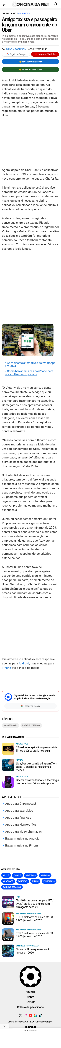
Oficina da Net (9, 13)
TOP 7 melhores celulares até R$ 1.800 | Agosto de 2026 (34, 935)
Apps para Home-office (20, 824)
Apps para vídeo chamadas (23, 831)
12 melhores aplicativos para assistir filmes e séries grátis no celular (36, 749)
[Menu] (5, 4)
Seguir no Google (17, 54)
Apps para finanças (18, 817)
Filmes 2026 (49, 881)
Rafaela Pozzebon (31, 725)
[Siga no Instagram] (26, 1015)
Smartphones (10, 725)
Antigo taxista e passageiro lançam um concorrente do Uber (29, 25)
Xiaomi (35, 881)
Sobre (30, 997)
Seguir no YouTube (47, 54)
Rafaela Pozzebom (16, 49)
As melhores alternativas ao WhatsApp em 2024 (30, 364)
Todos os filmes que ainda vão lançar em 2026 (33, 951)
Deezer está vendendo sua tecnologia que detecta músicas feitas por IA (37, 781)
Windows (22, 881)
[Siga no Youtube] (31, 1015)
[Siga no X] (21, 1015)
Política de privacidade (30, 1007)
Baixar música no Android (22, 838)
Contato (30, 1002)
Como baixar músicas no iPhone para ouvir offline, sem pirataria (29, 373)
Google (17, 875)
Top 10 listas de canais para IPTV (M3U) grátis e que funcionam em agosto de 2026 (34, 904)
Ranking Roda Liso (12, 887)
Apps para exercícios (19, 810)
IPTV (18, 897)
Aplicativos (24, 13)
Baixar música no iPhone (21, 845)
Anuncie (31, 991)
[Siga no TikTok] (41, 1015)
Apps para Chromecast (20, 803)
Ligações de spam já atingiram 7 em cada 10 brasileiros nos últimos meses (36, 767)
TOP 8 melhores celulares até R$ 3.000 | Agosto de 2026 (34, 918)
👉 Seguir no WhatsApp (30, 69)
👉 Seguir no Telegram (30, 61)
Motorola (31, 875)
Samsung (45, 875)
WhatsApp (8, 881)
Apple (6, 875)
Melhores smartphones (28, 913)
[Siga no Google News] (36, 1015)
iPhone (6, 668)
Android (24, 663)
